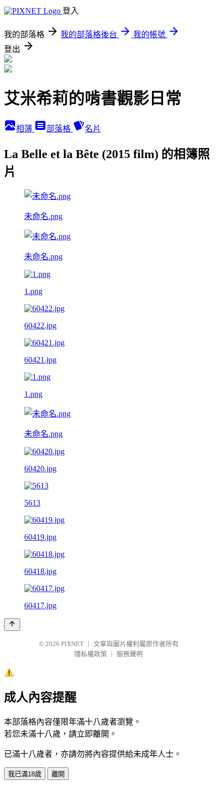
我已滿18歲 (24, 774)
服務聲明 (130, 654)
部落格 (59, 128)
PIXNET (72, 644)
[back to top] (12, 624)
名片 (93, 128)
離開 (58, 774)
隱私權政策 (90, 654)
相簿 (25, 128)
